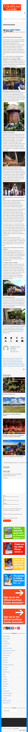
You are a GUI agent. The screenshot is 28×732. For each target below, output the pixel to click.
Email (4, 499)
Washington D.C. (6, 702)
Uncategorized (6, 690)
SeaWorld (5, 681)
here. (9, 332)
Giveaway (5, 662)
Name (4, 495)
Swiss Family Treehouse (13, 364)
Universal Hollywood (7, 693)
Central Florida (6, 643)
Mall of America (6, 672)
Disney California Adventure (9, 650)
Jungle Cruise (6, 363)
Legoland (5, 669)
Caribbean (5, 641)
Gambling (5, 660)
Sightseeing (5, 683)
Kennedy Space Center (8, 664)
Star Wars (5, 686)
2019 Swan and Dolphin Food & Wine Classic (13, 456)
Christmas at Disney (7, 648)
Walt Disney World (14, 351)
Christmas (5, 645)
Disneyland (5, 657)
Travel (4, 688)
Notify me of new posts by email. (10, 518)
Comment (5, 477)
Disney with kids (18, 361)
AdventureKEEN (16, 728)
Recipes (5, 676)
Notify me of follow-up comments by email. (12, 514)
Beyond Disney (6, 636)
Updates (5, 698)
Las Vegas (5, 667)
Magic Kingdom (13, 363)
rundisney (5, 679)
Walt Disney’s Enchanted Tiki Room (16, 366)
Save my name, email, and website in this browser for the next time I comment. (12, 509)
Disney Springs (6, 655)
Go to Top (21, 730)
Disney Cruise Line (7, 653)
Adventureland (12, 359)
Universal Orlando (7, 695)
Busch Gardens (6, 638)
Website (5, 503)
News (4, 674)
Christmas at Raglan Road (9, 394)
